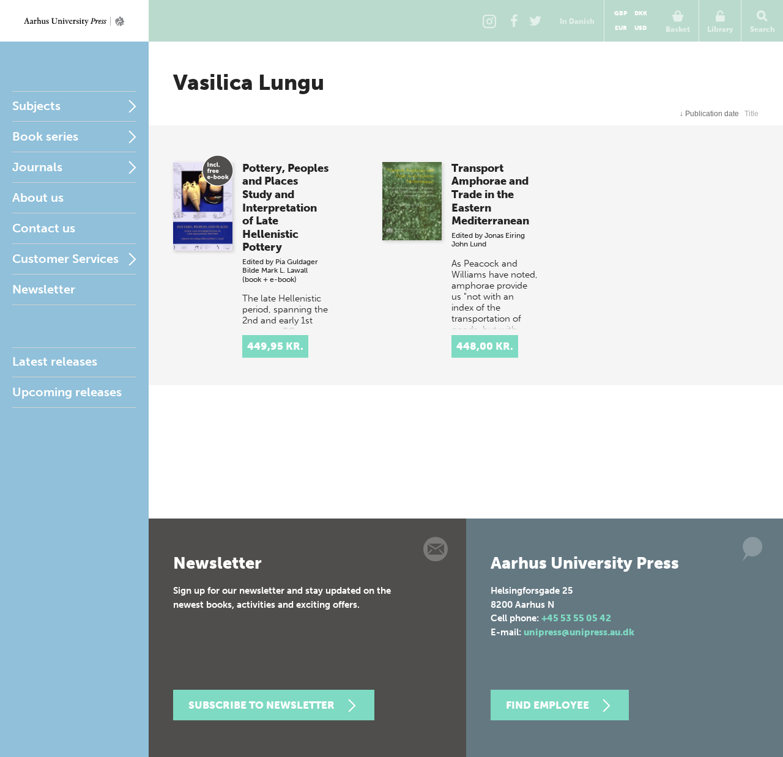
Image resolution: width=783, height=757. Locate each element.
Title (751, 113)
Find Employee (547, 705)
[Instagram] (489, 21)
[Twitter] (535, 21)
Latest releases (54, 361)
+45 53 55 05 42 (576, 618)
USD (640, 28)
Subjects (36, 105)
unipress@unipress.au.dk (579, 632)
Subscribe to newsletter (261, 705)
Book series (45, 136)
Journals (37, 167)
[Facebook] (514, 21)
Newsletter (43, 289)
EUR (621, 28)
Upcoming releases (67, 392)
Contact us (43, 228)
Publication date (709, 113)
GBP (620, 13)
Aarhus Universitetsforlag (74, 21)
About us (38, 197)
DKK (640, 13)
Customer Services (65, 258)
